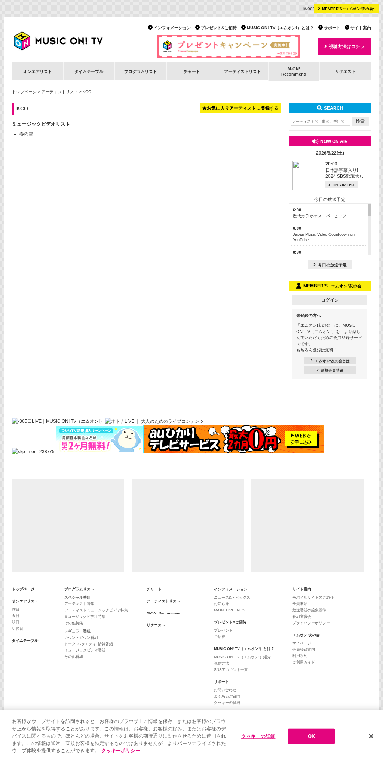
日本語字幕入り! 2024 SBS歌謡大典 (344, 170)
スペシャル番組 (77, 597)
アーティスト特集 (79, 604)
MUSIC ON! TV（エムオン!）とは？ (280, 27)
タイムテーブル (88, 71)
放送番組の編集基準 (309, 610)
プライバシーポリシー (311, 623)
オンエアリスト (37, 71)
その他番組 (73, 656)
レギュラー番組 (77, 631)
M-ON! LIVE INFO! (230, 610)
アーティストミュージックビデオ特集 (96, 610)
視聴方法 (221, 663)
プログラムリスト (140, 71)
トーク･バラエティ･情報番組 (88, 644)
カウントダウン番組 (81, 637)
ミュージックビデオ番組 (84, 650)
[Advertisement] (68, 525)
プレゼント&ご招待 (219, 27)
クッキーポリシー (120, 750)
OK (311, 736)
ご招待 (219, 637)
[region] (191, 736)
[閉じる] (371, 736)
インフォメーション (172, 27)
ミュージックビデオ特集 (84, 616)
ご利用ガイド (303, 662)
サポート (332, 27)
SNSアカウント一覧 (231, 670)
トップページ (24, 91)
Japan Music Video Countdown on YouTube (324, 234)
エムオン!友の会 (306, 635)
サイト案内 (360, 27)
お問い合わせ (225, 690)
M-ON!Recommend (293, 71)
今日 (15, 616)
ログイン (330, 300)
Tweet (308, 8)
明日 (15, 622)
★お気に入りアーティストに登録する (240, 108)
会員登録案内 (303, 649)
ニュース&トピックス (232, 597)
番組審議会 (301, 616)
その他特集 (73, 623)
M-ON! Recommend (164, 613)
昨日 (15, 609)
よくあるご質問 (227, 696)
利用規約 (299, 656)
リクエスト (345, 71)
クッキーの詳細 (227, 703)
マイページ (301, 643)
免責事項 (299, 604)
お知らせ (221, 604)
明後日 (17, 628)
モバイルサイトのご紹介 (313, 597)
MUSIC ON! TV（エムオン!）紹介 (242, 657)
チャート (192, 71)
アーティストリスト (242, 71)
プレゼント (223, 630)
